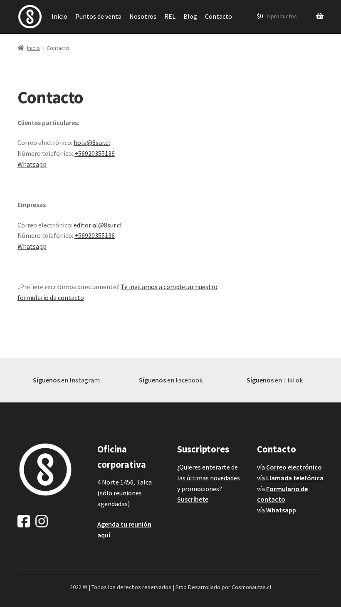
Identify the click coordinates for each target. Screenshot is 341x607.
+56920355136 (94, 153)
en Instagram (66, 380)
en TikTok (275, 380)
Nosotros (142, 16)
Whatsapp (32, 164)
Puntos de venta (98, 16)
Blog (190, 16)
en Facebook (171, 380)
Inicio (59, 16)
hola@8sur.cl (92, 142)
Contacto (218, 16)
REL (169, 16)
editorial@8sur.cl (98, 225)
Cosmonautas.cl (251, 587)
